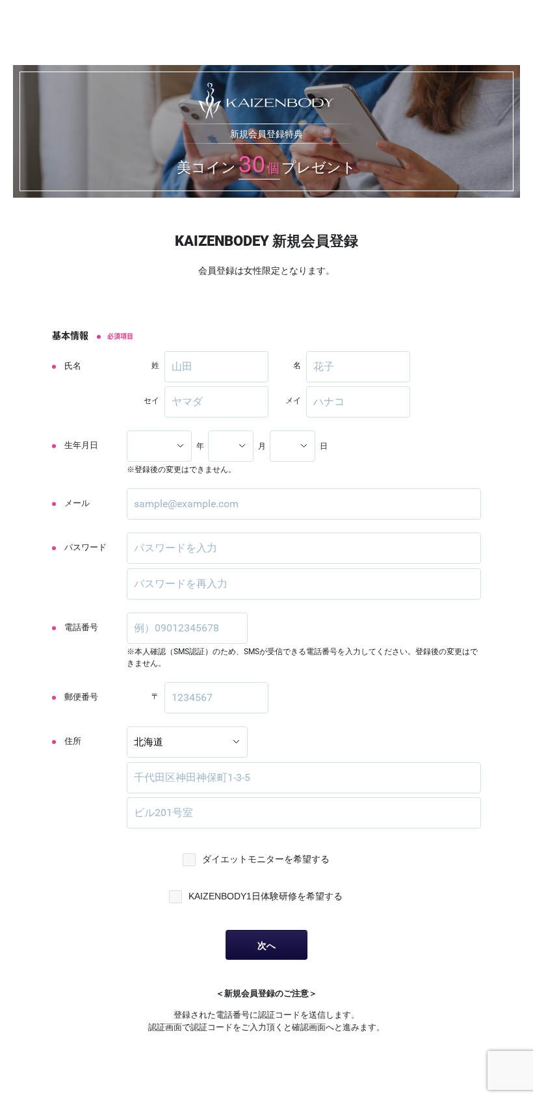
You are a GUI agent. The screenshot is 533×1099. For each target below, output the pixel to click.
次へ (266, 945)
